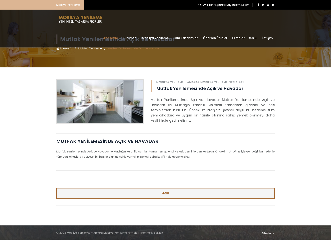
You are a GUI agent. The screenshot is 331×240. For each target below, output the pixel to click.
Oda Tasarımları (185, 38)
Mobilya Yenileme (155, 38)
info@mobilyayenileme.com (230, 5)
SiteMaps (268, 233)
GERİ (165, 193)
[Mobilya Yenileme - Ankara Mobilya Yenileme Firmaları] (80, 19)
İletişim (267, 38)
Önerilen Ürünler (215, 38)
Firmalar (238, 38)
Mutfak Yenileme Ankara (72, 211)
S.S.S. (253, 38)
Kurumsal (130, 38)
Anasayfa (110, 38)
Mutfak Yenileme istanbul (107, 211)
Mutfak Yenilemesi (137, 211)
